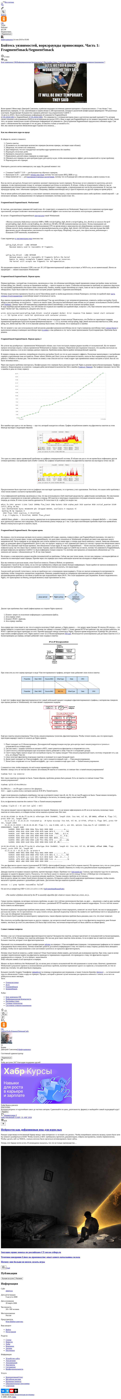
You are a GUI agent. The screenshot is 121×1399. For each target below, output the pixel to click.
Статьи (8, 1340)
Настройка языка (8, 1395)
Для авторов (11, 1361)
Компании (10, 1346)
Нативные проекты (13, 1381)
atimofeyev (36, 972)
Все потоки (9, 2)
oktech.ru (9, 1291)
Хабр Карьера (12, 1031)
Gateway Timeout (85, 367)
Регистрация (11, 1332)
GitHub (4, 1031)
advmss (47, 944)
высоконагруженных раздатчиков (40, 177)
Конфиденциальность (14, 1369)
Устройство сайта (13, 1358)
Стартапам (10, 1386)
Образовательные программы (18, 1384)
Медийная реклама (13, 1379)
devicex (100, 972)
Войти (8, 1330)
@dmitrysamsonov (24, 1049)
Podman (7, 304)
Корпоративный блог (14, 1377)
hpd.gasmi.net (76, 872)
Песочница (10, 1350)
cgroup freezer (111, 328)
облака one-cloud (37, 175)
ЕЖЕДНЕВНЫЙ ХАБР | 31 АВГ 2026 (16, 1117)
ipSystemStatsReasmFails (54, 889)
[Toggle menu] (2, 2)
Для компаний (11, 1363)
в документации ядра (23, 239)
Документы (10, 1365)
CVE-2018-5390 (35, 117)
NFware (68, 634)
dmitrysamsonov (7, 40)
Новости (9, 1342)
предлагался (39, 216)
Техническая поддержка (24, 1395)
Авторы (9, 1348)
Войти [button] (3, 15)
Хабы (8, 1344)
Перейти (5, 1112)
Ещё (8, 1268)
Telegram (21, 1031)
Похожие (19, 1278)
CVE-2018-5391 (8, 117)
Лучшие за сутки (8, 1278)
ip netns (45, 330)
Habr (14, 1397)
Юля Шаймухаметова (14, 1322)
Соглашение (11, 1367)
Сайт (27, 1031)
